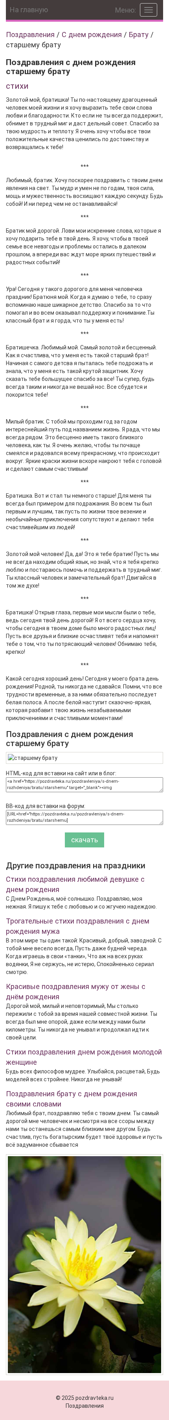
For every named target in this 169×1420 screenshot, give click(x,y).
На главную (29, 10)
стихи (17, 86)
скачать (84, 840)
